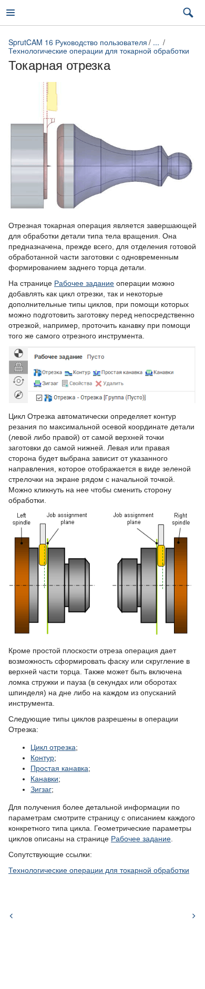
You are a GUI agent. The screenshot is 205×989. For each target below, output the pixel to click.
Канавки (44, 779)
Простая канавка (59, 768)
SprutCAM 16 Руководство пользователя (77, 42)
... (156, 42)
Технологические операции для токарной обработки (98, 50)
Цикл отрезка (53, 747)
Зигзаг (41, 789)
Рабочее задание (84, 283)
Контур (42, 758)
